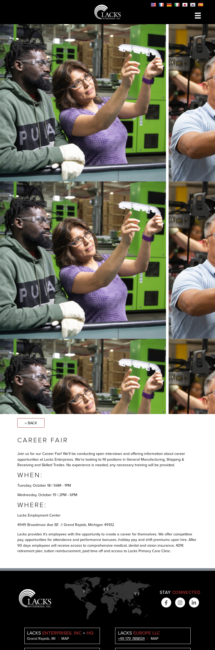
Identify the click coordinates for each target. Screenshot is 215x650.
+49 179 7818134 (131, 638)
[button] (198, 16)
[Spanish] (200, 5)
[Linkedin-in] (194, 603)
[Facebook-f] (166, 603)
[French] (161, 5)
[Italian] (177, 5)
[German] (169, 5)
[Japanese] (184, 5)
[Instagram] (180, 603)
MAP (65, 638)
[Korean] (192, 5)
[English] (153, 5)
